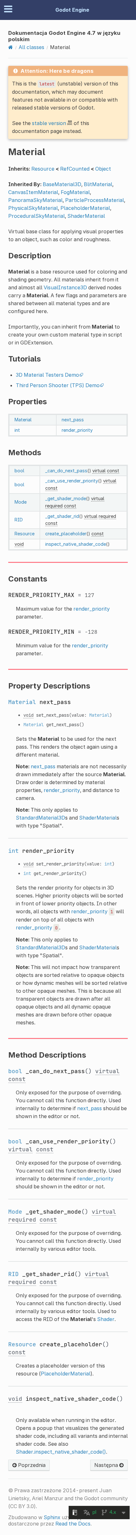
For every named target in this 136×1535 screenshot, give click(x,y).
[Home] (10, 47)
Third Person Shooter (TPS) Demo (58, 385)
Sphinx (52, 1517)
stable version (49, 123)
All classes (31, 47)
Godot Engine (72, 10)
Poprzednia (31, 1465)
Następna (106, 1465)
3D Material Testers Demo (47, 375)
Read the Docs (72, 1523)
